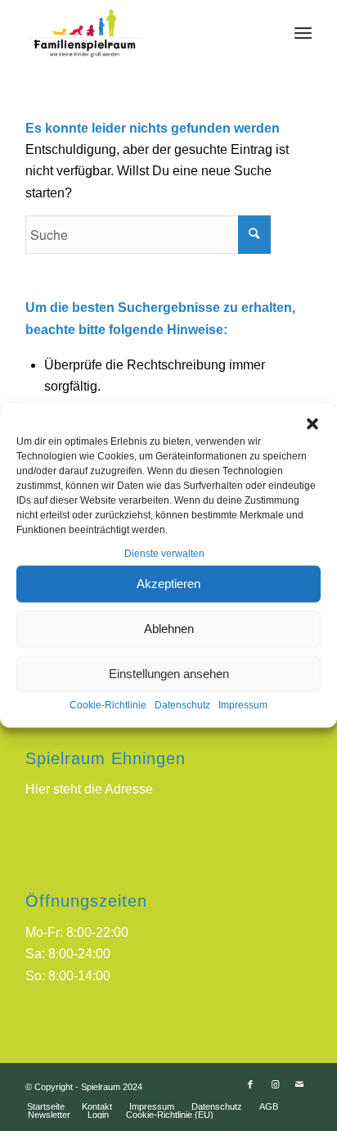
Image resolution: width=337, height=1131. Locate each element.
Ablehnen (169, 629)
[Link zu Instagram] (275, 1084)
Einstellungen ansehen (169, 674)
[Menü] (303, 32)
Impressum (242, 705)
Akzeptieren (168, 583)
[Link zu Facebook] (250, 1084)
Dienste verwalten (164, 553)
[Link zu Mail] (299, 1084)
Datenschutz (182, 705)
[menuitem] (46, 1106)
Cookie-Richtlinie (108, 705)
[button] (312, 423)
